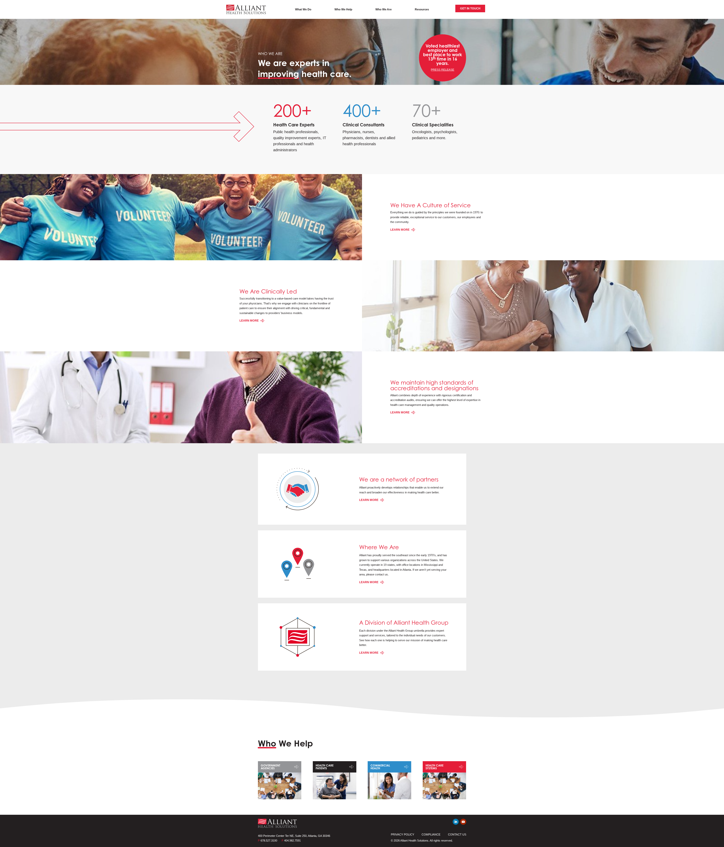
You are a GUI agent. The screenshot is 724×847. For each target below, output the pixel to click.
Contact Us (457, 834)
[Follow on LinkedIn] (456, 822)
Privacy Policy (402, 834)
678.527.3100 (267, 840)
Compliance (431, 834)
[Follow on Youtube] (463, 822)
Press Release (442, 69)
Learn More (400, 229)
